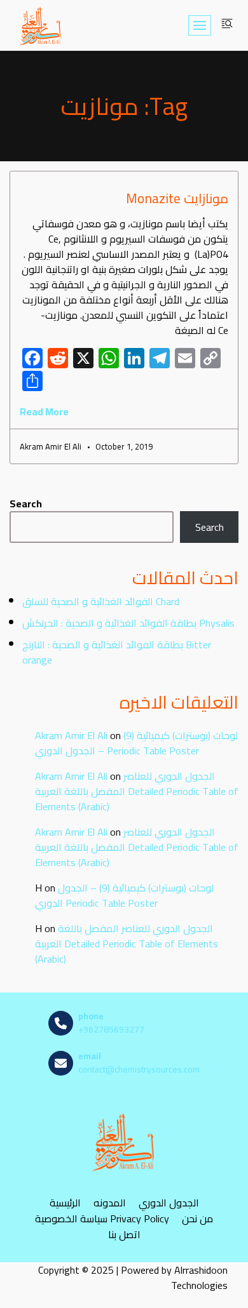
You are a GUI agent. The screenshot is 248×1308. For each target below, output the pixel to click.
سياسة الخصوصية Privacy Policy (102, 1218)
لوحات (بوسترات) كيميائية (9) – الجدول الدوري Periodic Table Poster (136, 743)
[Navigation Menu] (199, 25)
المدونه (109, 1202)
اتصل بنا (124, 1234)
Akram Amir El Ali (71, 735)
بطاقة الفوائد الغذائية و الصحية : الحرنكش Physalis (128, 622)
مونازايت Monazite (177, 198)
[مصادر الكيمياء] (40, 25)
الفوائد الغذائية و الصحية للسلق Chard (100, 601)
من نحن (197, 1218)
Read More (44, 411)
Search (26, 503)
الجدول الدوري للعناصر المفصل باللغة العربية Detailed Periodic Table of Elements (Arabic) (136, 791)
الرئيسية (65, 1202)
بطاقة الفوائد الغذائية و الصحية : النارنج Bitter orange (116, 652)
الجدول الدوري (169, 1202)
